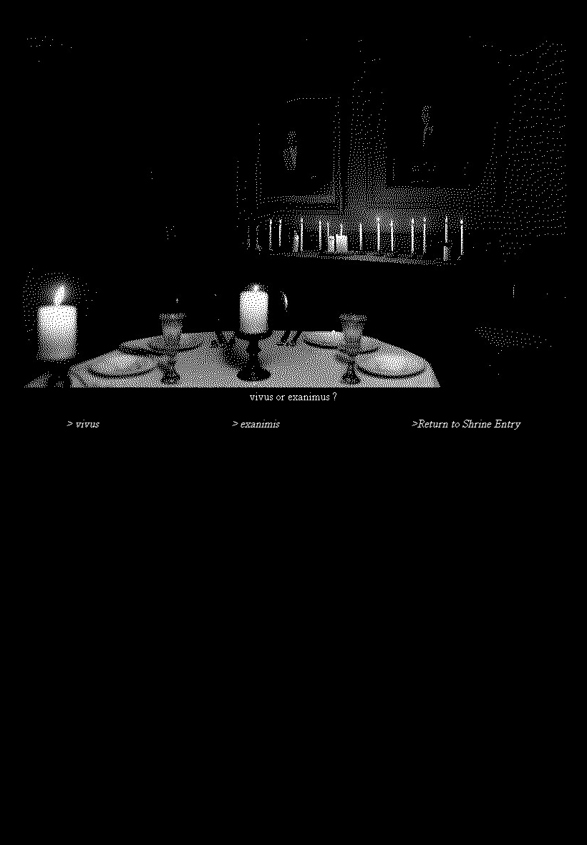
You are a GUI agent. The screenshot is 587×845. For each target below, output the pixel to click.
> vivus (83, 425)
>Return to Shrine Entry (466, 425)
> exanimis (255, 425)
